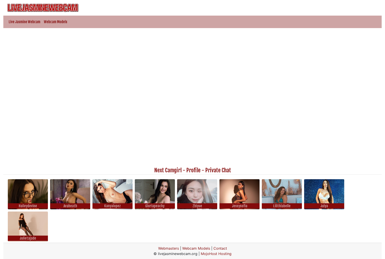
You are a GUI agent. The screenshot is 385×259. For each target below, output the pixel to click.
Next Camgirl (168, 170)
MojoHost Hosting (216, 253)
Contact (220, 248)
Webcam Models (55, 22)
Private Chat (218, 170)
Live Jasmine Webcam (24, 22)
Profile (193, 170)
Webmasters (168, 248)
